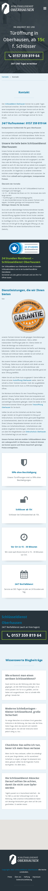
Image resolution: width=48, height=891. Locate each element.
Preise (10, 877)
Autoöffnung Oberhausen (22, 380)
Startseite (5, 77)
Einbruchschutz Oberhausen (36, 432)
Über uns (18, 877)
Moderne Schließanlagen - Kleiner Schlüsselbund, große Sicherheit (22, 712)
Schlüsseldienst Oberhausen (15, 104)
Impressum (36, 877)
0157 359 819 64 (25, 56)
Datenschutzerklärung (24, 880)
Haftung (27, 877)
